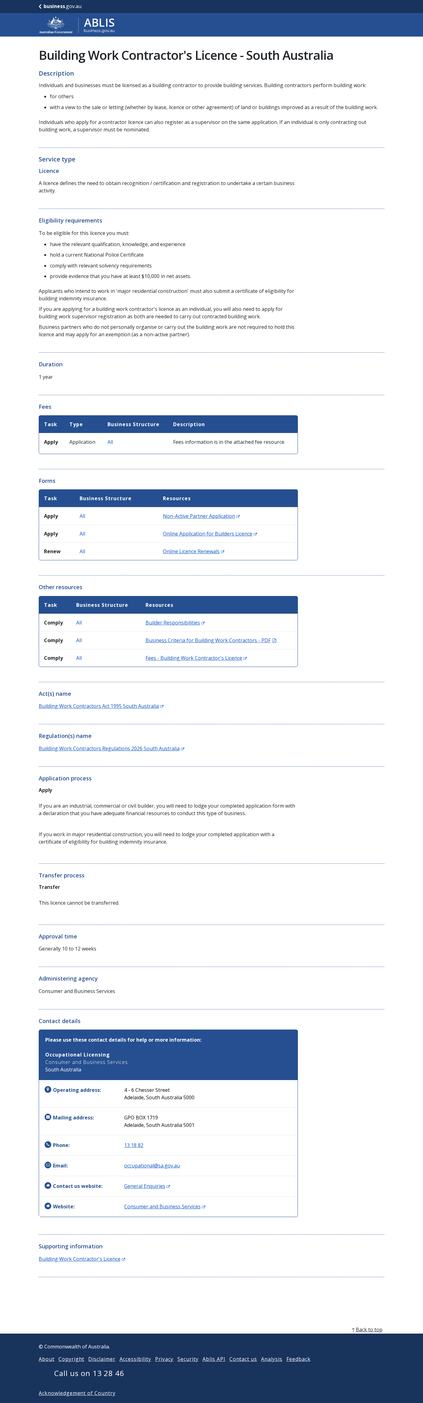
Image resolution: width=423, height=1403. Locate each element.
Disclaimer (102, 1359)
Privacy (164, 1359)
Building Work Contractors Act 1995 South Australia (101, 706)
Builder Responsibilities (175, 622)
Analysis (271, 1359)
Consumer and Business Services (164, 1206)
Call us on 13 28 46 (89, 1373)
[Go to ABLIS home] (77, 24)
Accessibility (135, 1359)
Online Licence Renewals (193, 551)
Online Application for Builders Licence (210, 533)
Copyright (72, 1359)
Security (187, 1359)
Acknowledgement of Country (77, 1393)
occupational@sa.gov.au (152, 1165)
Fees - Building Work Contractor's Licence (196, 658)
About (47, 1359)
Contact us (243, 1359)
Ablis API (214, 1359)
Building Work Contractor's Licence (82, 1258)
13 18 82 (133, 1145)
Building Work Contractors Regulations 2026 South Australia (111, 748)
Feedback (298, 1359)
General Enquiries (147, 1186)
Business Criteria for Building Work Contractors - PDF (211, 640)
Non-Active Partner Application (201, 516)
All (110, 442)
